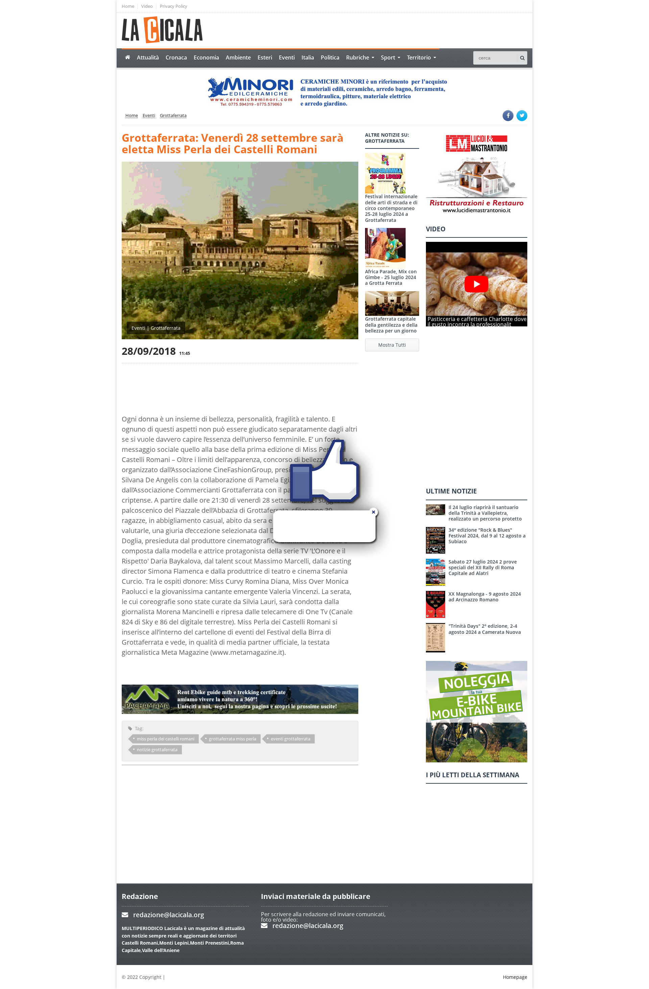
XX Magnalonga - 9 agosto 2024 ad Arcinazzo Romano (485, 597)
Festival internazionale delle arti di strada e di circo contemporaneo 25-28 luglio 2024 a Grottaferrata (391, 208)
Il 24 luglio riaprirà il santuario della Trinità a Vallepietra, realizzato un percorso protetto (485, 513)
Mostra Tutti (392, 345)
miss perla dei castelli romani (165, 739)
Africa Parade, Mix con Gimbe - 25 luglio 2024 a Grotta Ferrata (391, 277)
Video (147, 6)
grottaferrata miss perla (232, 739)
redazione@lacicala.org (168, 914)
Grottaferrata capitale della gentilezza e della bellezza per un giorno (391, 325)
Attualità (148, 57)
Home (128, 6)
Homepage (515, 977)
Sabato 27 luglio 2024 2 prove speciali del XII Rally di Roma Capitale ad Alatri (483, 567)
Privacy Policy (173, 6)
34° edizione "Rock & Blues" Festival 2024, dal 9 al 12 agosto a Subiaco (487, 536)
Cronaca (176, 57)
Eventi (287, 57)
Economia (206, 57)
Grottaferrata (173, 115)
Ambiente (238, 57)
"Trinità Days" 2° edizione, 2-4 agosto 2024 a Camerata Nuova (485, 629)
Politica (330, 57)
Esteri (265, 57)
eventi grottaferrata (290, 739)
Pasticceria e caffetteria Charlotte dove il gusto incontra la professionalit (477, 321)
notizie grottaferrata (157, 749)
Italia (308, 57)
